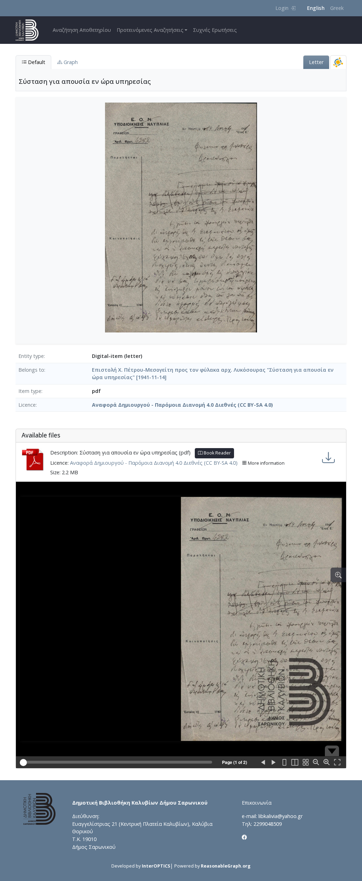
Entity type (31, 356)
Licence (27, 404)
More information (266, 463)
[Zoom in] (326, 762)
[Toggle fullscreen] (337, 762)
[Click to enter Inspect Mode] (338, 575)
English (316, 8)
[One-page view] (284, 762)
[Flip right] (273, 762)
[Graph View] (338, 62)
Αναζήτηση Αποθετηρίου (82, 30)
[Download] (328, 457)
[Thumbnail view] (305, 762)
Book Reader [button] (217, 453)
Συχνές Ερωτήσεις (215, 30)
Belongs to (31, 369)
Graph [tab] (70, 62)
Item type (29, 391)
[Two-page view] (295, 762)
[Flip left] (263, 762)
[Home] (30, 30)
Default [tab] (36, 62)
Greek (337, 8)
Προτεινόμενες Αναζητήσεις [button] (150, 30)
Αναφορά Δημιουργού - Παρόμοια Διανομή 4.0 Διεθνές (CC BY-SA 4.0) (182, 404)
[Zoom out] (316, 762)
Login (281, 8)
